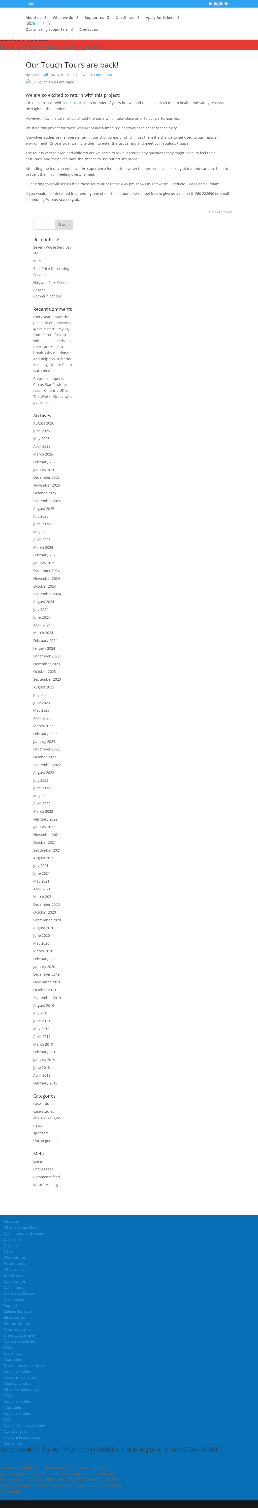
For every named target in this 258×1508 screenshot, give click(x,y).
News (8, 1251)
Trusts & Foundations (22, 1437)
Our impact (13, 1287)
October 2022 (44, 757)
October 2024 (44, 586)
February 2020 (45, 958)
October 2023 (44, 671)
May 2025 (41, 531)
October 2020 (44, 912)
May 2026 (41, 438)
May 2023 (41, 710)
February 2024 (45, 640)
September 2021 (47, 850)
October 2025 (44, 493)
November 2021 (46, 834)
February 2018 (45, 1083)
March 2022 (43, 811)
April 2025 (41, 539)
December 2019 (46, 974)
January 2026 (44, 469)
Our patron (13, 1245)
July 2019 (40, 1013)
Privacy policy (15, 1263)
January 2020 (44, 966)
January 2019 (44, 1059)
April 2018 (41, 1075)
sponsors (41, 1133)
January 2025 (44, 562)
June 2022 (41, 788)
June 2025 (41, 524)
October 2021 (44, 842)
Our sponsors (15, 1431)
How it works (14, 1275)
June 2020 (41, 935)
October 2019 (44, 989)
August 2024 (43, 601)
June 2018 (41, 1067)
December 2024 (46, 570)
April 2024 (41, 625)
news (82, 74)
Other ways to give (19, 1335)
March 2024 (43, 632)
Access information (20, 1377)
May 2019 (41, 1028)
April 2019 (41, 1036)
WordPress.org (45, 1184)
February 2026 (45, 462)
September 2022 (47, 764)
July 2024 (40, 609)
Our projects (14, 1299)
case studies (43, 1103)
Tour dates (13, 1359)
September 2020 (47, 920)
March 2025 (43, 547)
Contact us (88, 30)
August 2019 (43, 1005)
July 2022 (40, 780)
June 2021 (41, 873)
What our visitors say (21, 1389)
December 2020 (46, 904)
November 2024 (46, 578)
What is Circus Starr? (21, 1227)
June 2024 (41, 617)
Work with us (15, 1257)
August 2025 (43, 508)
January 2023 (44, 741)
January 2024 (44, 648)
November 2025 (46, 485)
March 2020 (43, 951)
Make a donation (18, 1311)
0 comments (101, 74)
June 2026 (41, 431)
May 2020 (41, 943)
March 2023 (43, 725)
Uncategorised (45, 1140)
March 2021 (43, 896)
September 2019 (47, 997)
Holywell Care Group (50, 282)
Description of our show (24, 1365)
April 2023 (41, 718)
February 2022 (45, 819)
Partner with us (17, 1323)
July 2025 (40, 516)
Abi (51, 370)
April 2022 (41, 803)
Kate (37, 260)
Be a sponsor (15, 1317)
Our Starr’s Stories (19, 1293)
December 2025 (46, 477)
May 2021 (41, 881)
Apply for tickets (17, 1371)
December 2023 (46, 656)
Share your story (17, 1383)
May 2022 (41, 795)
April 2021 (41, 889)
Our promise (14, 1281)
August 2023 (43, 687)
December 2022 (46, 749)
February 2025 (45, 555)
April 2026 (41, 446)
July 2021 (40, 865)
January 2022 (44, 826)
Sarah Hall (39, 74)
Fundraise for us (17, 1329)
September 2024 (47, 593)
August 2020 (43, 927)
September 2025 (47, 500)
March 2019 (43, 1044)
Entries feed (43, 1169)
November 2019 (46, 982)
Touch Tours (72, 102)
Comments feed (46, 1176)
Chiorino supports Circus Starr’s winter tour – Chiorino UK (50, 384)
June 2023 (41, 702)
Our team (12, 1239)
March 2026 (43, 454)
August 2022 (43, 772)
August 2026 (43, 423)
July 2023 (40, 694)
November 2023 (46, 663)
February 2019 (45, 1051)
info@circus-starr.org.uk (125, 1449)
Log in (38, 1161)
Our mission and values (24, 1233)
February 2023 (45, 733)
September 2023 (47, 679)
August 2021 (43, 858)
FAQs (8, 1347)
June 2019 (41, 1020)
